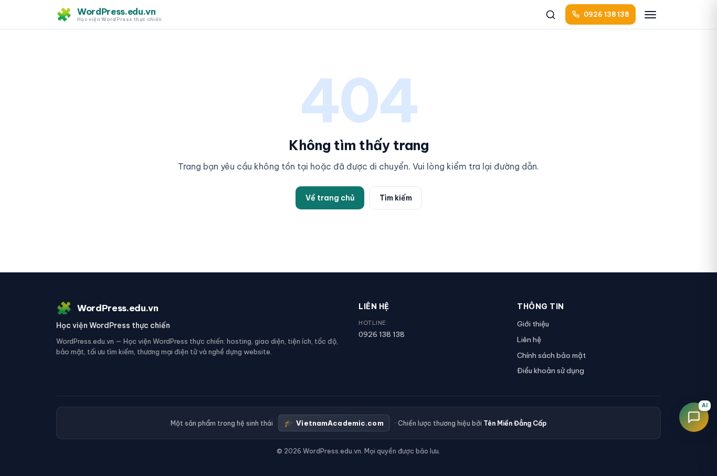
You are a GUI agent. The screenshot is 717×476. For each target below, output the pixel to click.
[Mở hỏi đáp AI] (694, 417)
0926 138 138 (381, 334)
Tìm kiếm (395, 198)
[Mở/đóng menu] (650, 14)
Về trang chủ (329, 198)
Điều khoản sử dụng (550, 370)
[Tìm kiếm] (550, 14)
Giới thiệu (533, 324)
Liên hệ (529, 339)
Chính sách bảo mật (551, 355)
